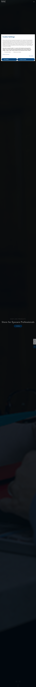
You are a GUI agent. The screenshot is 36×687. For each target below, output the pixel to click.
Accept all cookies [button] (23, 59)
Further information (6, 54)
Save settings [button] (6, 59)
